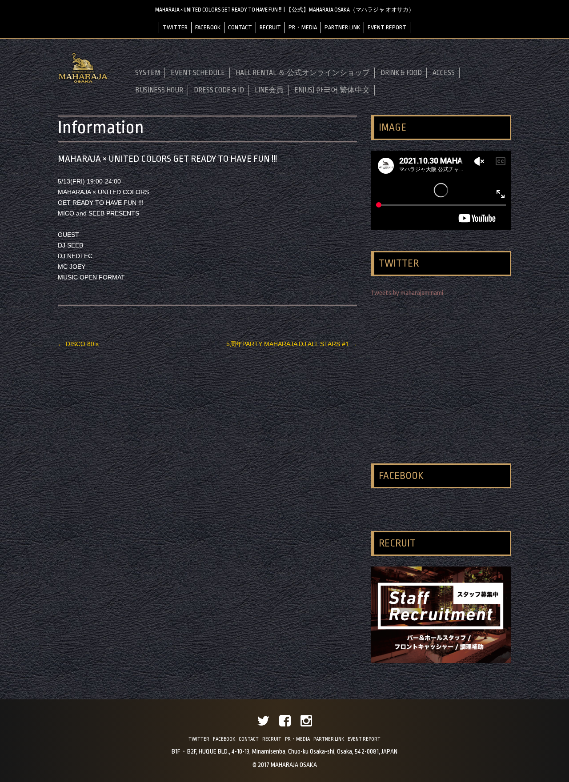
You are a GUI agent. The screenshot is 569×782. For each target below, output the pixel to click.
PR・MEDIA (303, 27)
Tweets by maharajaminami (407, 293)
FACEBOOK (207, 27)
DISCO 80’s (78, 343)
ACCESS (444, 73)
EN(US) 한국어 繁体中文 (332, 90)
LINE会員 (269, 90)
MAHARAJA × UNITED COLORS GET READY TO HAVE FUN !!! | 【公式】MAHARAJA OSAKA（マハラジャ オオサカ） (284, 10)
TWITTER (175, 27)
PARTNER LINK (342, 27)
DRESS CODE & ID (219, 90)
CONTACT (240, 27)
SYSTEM (147, 73)
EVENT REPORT (387, 27)
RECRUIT (270, 27)
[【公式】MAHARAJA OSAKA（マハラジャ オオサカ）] (83, 81)
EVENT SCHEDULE (198, 73)
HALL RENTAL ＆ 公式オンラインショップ (303, 73)
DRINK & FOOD (401, 73)
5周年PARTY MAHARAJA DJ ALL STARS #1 (291, 343)
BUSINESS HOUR (159, 90)
